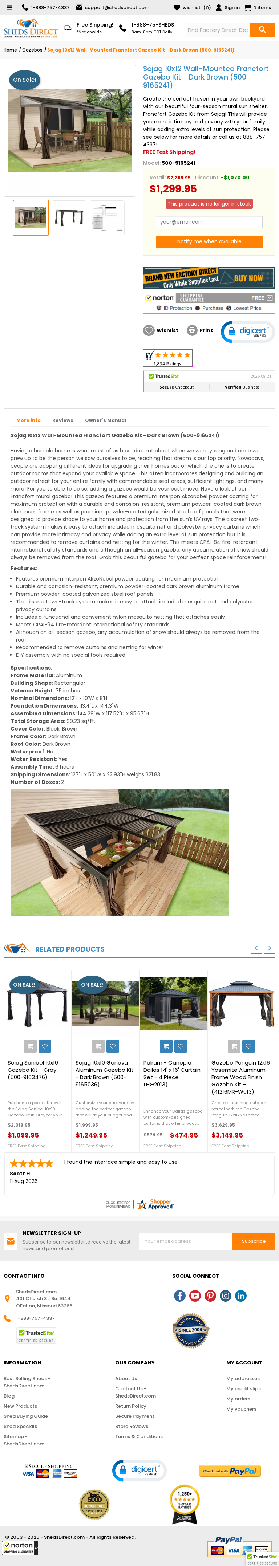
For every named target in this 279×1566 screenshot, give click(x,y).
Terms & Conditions (139, 1436)
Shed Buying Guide (26, 1416)
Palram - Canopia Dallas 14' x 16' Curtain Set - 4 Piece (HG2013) (172, 1073)
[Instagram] (225, 1296)
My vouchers (241, 1409)
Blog (9, 1395)
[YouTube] (195, 1296)
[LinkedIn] (241, 1296)
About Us (126, 1378)
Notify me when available (209, 241)
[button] (20, 1548)
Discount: (207, 177)
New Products (20, 1406)
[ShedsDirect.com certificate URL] (139, 1204)
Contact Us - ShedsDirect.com (135, 1392)
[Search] (262, 30)
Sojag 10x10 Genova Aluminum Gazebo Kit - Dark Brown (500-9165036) (105, 1073)
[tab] (28, 421)
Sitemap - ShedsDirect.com (24, 1440)
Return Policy (130, 1406)
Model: (152, 163)
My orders (238, 1398)
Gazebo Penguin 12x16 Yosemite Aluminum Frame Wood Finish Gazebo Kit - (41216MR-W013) (240, 1077)
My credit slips (243, 1388)
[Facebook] (180, 1296)
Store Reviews (131, 1426)
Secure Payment (134, 1416)
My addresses (243, 1378)
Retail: (158, 177)
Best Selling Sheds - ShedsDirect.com (27, 1382)
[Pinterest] (210, 1296)
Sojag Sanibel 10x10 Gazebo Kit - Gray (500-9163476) (33, 1070)
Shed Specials (20, 1426)
